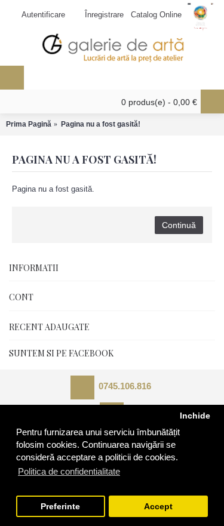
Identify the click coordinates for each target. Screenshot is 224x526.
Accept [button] (158, 506)
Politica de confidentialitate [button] (69, 471)
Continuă (179, 225)
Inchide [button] (195, 415)
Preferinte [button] (60, 506)
